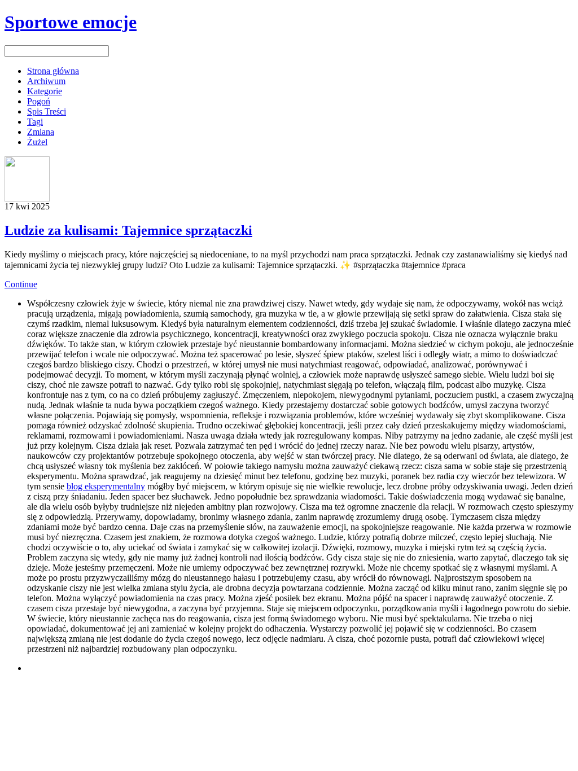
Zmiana (40, 132)
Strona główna (53, 71)
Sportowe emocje (71, 22)
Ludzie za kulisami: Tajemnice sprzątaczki (128, 230)
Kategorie (44, 91)
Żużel (37, 142)
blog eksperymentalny (106, 486)
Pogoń (38, 101)
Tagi (35, 121)
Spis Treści (46, 111)
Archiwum (46, 81)
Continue (21, 284)
